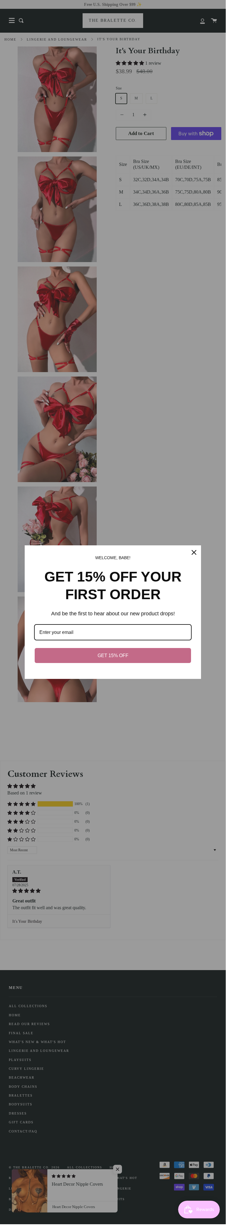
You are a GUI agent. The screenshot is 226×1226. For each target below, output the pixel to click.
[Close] (194, 552)
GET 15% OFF (113, 655)
